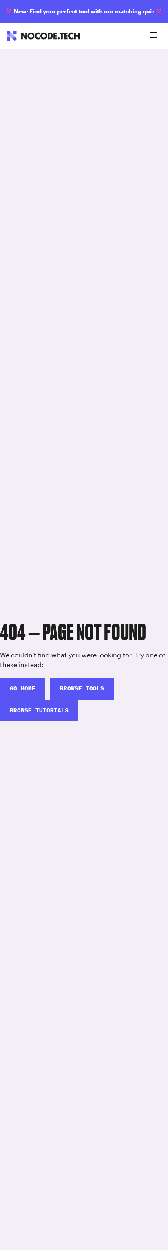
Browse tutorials (39, 710)
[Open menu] (153, 36)
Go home (22, 688)
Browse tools (82, 688)
